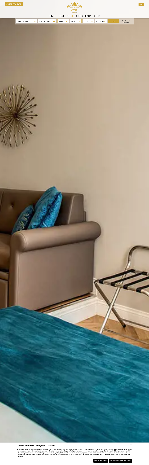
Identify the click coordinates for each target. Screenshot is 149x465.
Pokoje (70, 16)
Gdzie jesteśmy (83, 16)
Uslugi (61, 16)
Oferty (97, 16)
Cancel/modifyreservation (126, 21)
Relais (52, 16)
